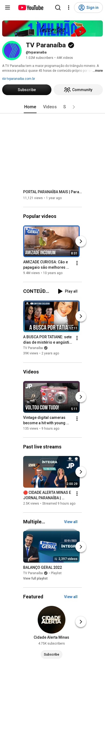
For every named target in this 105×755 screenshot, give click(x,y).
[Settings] (68, 7)
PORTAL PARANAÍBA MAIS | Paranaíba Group (52, 192)
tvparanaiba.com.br (20, 79)
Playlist (56, 573)
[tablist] (52, 106)
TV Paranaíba (33, 348)
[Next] (80, 241)
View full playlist (35, 578)
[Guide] (7, 7)
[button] (73, 106)
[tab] (30, 106)
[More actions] (77, 263)
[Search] (58, 7)
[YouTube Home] (30, 7)
